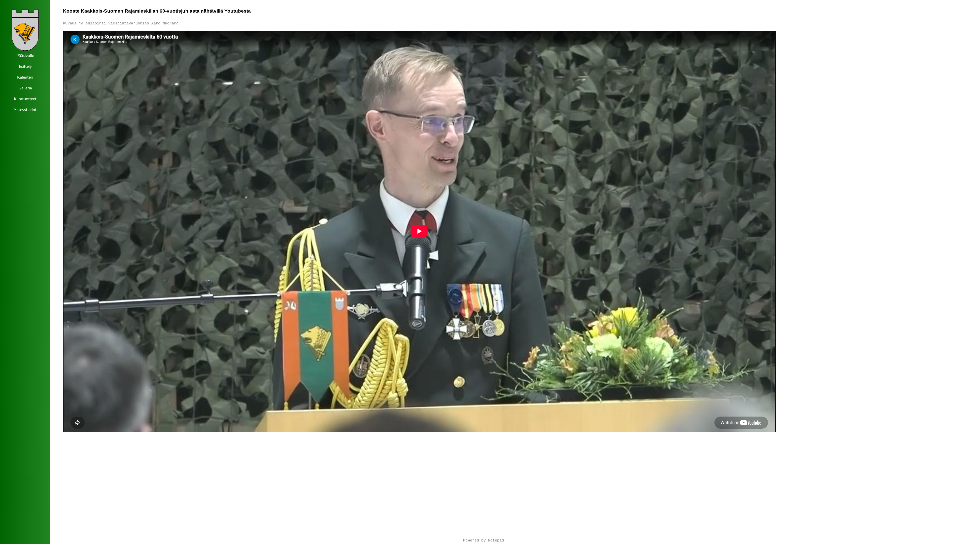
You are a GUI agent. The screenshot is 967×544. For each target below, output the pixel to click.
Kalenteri (25, 77)
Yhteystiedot (25, 110)
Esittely (25, 66)
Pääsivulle (25, 56)
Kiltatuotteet (25, 99)
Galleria (25, 88)
